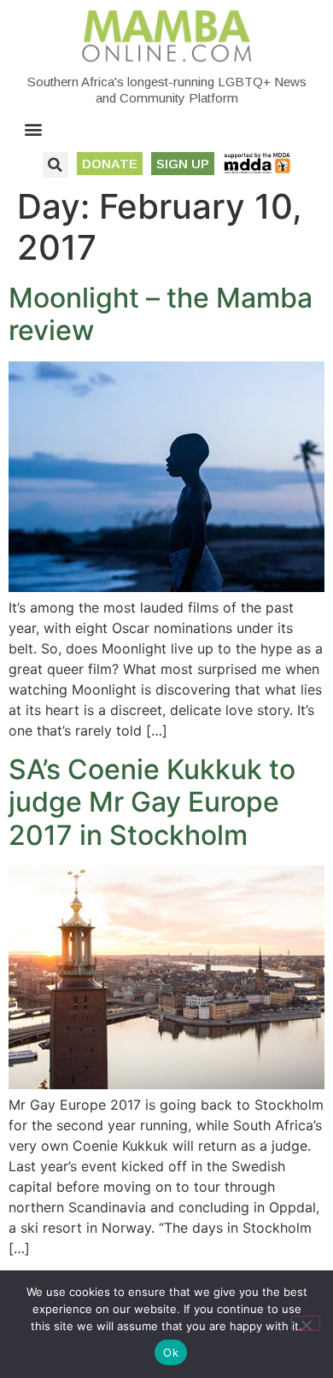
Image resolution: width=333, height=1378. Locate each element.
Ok (170, 1352)
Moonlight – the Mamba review (161, 314)
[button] (34, 129)
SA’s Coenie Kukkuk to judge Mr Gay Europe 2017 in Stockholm (152, 802)
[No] (305, 1323)
